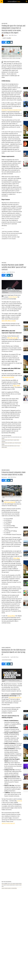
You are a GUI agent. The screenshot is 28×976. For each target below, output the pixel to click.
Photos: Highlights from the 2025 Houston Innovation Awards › (12, 883)
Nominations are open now (15, 697)
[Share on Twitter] (5, 42)
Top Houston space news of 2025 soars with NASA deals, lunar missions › (12, 437)
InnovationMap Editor (5, 657)
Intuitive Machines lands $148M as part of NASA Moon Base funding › (11, 443)
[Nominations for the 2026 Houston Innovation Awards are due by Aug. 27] (12, 675)
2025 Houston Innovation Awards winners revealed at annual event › (11, 885)
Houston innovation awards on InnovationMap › (9, 888)
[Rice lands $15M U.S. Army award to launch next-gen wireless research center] (12, 935)
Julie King (6, 35)
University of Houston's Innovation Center (12, 110)
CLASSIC (4, 957)
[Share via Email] (11, 42)
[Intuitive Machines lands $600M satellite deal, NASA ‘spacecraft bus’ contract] (12, 287)
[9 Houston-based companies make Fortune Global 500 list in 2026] (12, 492)
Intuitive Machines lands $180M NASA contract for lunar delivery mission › (11, 446)
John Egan (4, 272)
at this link (19, 800)
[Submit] (26, 1)
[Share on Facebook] (3, 42)
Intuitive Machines (13, 297)
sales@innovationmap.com (8, 823)
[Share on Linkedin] (8, 42)
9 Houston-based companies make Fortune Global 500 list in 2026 (13, 473)
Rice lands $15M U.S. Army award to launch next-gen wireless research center (13, 916)
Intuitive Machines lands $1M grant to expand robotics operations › (10, 440)
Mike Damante (4, 477)
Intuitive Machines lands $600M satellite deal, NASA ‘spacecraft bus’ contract (14, 267)
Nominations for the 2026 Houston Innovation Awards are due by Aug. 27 (13, 652)
